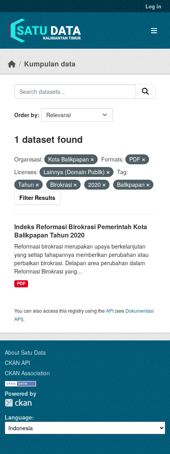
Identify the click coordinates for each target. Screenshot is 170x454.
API (109, 310)
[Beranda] (12, 63)
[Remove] (92, 159)
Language (18, 417)
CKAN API (17, 363)
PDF (21, 283)
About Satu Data (25, 352)
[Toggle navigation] (154, 30)
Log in (153, 6)
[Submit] (145, 91)
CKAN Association (27, 373)
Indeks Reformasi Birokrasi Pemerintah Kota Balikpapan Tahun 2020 (80, 230)
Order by (26, 115)
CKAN (18, 403)
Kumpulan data (50, 63)
